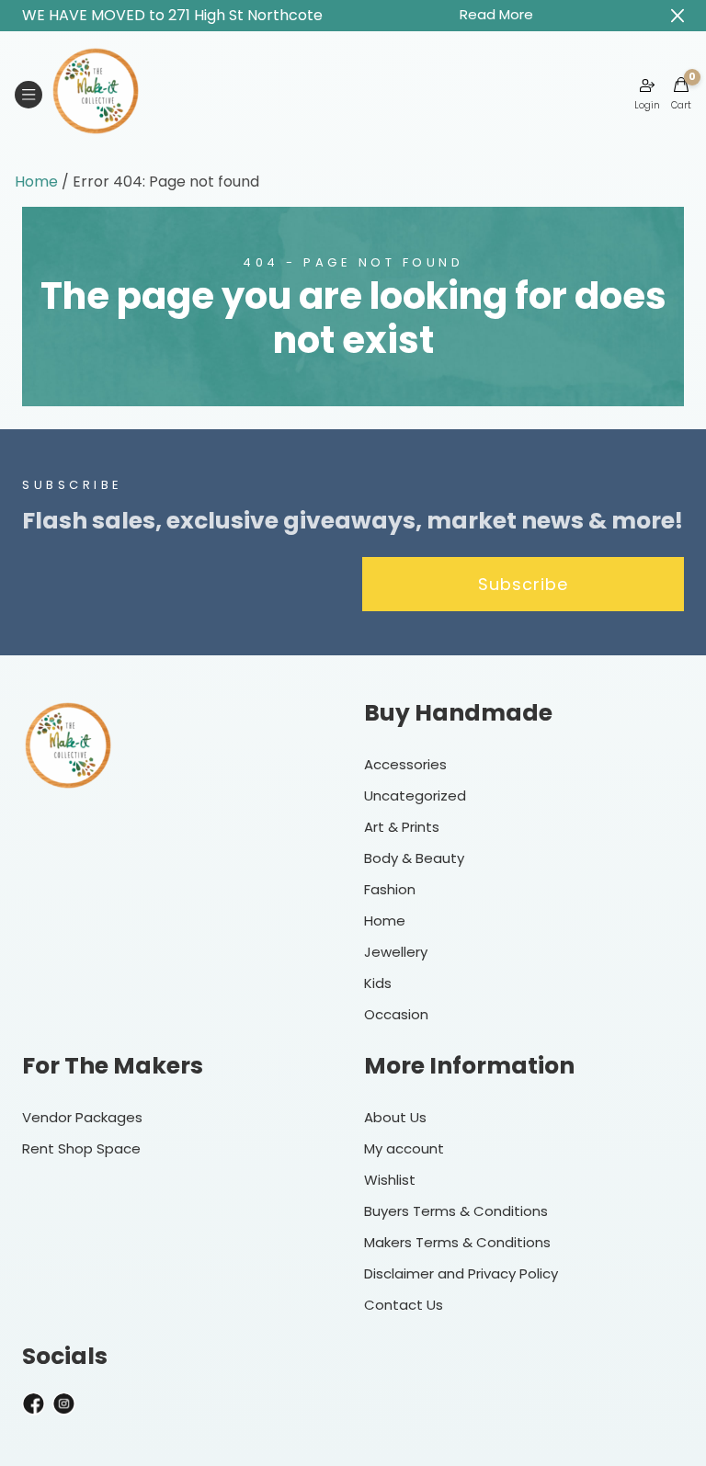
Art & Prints (401, 826)
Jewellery (395, 951)
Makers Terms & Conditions (457, 1242)
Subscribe (523, 584)
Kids (378, 983)
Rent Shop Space (81, 1148)
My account (404, 1148)
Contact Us (403, 1304)
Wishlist (390, 1179)
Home (36, 181)
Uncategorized (415, 795)
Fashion (390, 889)
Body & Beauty (414, 858)
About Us (395, 1117)
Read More (496, 14)
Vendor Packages (82, 1117)
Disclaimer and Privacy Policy (461, 1273)
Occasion (396, 1014)
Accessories (405, 764)
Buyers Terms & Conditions (456, 1211)
